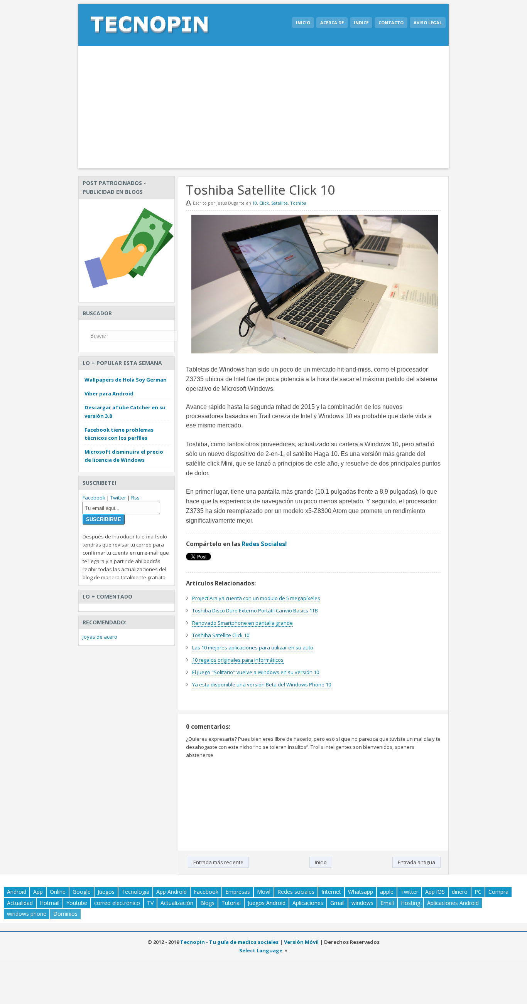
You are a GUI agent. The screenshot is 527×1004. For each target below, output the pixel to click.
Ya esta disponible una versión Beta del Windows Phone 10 (261, 684)
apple (387, 891)
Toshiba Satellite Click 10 (220, 635)
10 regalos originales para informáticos (238, 659)
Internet (331, 891)
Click (264, 203)
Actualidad (20, 902)
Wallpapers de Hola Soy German (125, 379)
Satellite (279, 203)
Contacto (391, 22)
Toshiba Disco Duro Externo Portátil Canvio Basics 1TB (255, 610)
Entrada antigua (416, 862)
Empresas (237, 891)
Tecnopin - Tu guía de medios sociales (229, 941)
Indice (361, 22)
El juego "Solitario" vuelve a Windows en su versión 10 (255, 672)
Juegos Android (266, 902)
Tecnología (135, 891)
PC (478, 891)
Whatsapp (360, 891)
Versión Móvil (301, 941)
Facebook (94, 497)
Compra (498, 891)
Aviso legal (428, 22)
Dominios (65, 913)
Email (387, 902)
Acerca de (332, 22)
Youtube (76, 902)
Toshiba (298, 203)
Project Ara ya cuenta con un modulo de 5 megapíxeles (256, 598)
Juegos (106, 891)
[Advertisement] (263, 107)
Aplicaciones (307, 902)
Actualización (176, 902)
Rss (135, 497)
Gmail (337, 902)
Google (82, 891)
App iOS (435, 891)
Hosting (410, 902)
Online (58, 891)
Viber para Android (108, 393)
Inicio (303, 22)
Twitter (118, 497)
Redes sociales (295, 891)
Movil (263, 891)
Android (16, 891)
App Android (171, 891)
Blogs (207, 902)
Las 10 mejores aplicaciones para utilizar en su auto (252, 647)
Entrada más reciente (218, 862)
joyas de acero (100, 636)
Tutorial (231, 902)
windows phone (26, 913)
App (38, 891)
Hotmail (49, 902)
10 (254, 203)
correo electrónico (117, 902)
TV (150, 902)
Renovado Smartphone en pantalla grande (242, 622)
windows (362, 902)
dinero (460, 891)
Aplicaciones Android (453, 902)
